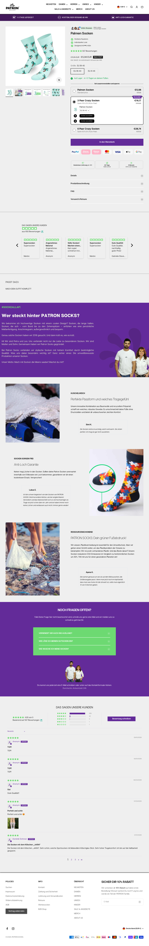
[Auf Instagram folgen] (13, 928)
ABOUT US (90, 9)
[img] (76, 228)
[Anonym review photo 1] (13, 823)
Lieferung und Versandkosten (50, 896)
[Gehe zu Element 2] (18, 93)
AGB (7, 905)
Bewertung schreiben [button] (121, 719)
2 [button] (71, 860)
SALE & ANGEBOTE (62, 9)
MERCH (79, 9)
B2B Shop (42, 909)
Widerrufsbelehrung (14, 900)
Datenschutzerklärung (15, 896)
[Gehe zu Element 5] (46, 93)
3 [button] (75, 860)
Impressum (10, 892)
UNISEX (85, 4)
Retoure (41, 900)
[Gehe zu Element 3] (28, 93)
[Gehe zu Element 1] (9, 93)
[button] (76, 51)
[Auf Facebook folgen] (7, 928)
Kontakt (41, 887)
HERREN (73, 4)
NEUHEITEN (51, 4)
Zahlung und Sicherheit (48, 892)
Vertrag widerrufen (16, 911)
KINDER (97, 4)
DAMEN (62, 4)
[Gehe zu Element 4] (37, 93)
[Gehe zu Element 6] (56, 93)
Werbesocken (44, 905)
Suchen (9, 887)
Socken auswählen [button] (87, 116)
